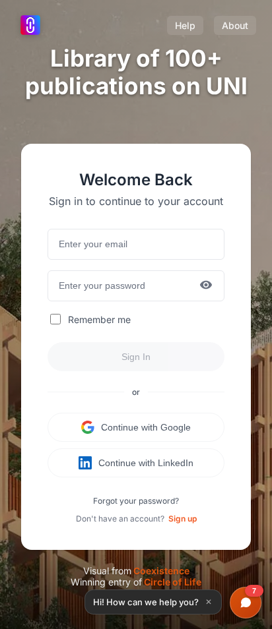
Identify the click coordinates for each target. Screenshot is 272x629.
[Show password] (206, 286)
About (235, 25)
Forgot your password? (136, 501)
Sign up (182, 519)
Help (185, 25)
